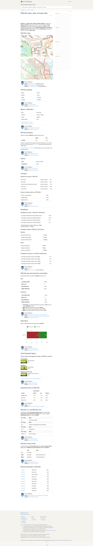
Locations (24, 521)
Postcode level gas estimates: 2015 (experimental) (37, 314)
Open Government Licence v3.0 (50, 530)
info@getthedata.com (26, 514)
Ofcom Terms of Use (32, 269)
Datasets (34, 519)
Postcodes (23, 10)
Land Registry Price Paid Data (34, 127)
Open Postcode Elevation (33, 153)
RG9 (29, 10)
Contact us (44, 519)
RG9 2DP (23, 474)
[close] (46, 541)
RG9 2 (32, 10)
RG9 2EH (23, 479)
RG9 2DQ (23, 483)
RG (26, 10)
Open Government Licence (33, 86)
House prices (24, 518)
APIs (33, 518)
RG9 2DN (23, 490)
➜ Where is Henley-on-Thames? (27, 123)
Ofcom (29, 268)
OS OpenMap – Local (32, 83)
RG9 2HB (23, 472)
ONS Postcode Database (33, 168)
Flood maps (24, 519)
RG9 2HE (23, 481)
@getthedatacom (25, 512)
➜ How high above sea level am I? (27, 148)
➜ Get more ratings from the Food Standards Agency (31, 378)
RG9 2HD (23, 476)
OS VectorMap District (32, 85)
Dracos (29, 405)
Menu (70, 1)
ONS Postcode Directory (32, 438)
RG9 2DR (23, 486)
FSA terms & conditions (32, 384)
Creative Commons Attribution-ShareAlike (36, 406)
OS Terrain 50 (35, 144)
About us (43, 518)
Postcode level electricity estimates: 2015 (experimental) (38, 316)
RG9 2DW (23, 488)
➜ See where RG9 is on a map (26, 122)
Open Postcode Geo (32, 104)
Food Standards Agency (32, 383)
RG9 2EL (23, 469)
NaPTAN (29, 204)
